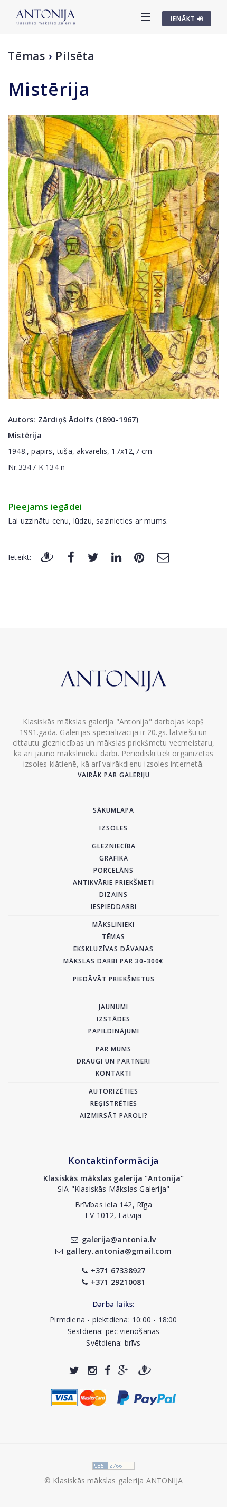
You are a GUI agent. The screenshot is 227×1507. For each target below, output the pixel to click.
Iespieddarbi (114, 906)
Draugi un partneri (113, 1061)
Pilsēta (74, 56)
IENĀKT (184, 18)
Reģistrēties (113, 1103)
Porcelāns (113, 870)
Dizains (113, 894)
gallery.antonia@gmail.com (119, 1251)
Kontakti (113, 1073)
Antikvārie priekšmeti (113, 882)
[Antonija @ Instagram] (92, 1370)
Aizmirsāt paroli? (114, 1115)
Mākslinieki (113, 924)
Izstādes (113, 1019)
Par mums (113, 1049)
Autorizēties (113, 1091)
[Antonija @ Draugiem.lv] (145, 1370)
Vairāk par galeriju (114, 774)
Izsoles (113, 828)
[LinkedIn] (116, 556)
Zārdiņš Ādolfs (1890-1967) (88, 419)
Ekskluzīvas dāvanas (113, 948)
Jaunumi (113, 1006)
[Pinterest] (139, 556)
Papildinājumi (113, 1031)
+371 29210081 (118, 1282)
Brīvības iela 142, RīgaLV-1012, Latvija (113, 1210)
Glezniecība (114, 846)
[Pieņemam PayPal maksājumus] (146, 1397)
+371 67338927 (118, 1271)
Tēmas (26, 56)
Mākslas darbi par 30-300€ (113, 961)
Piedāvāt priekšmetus (114, 978)
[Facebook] (71, 556)
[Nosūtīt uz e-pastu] (163, 556)
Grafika (113, 858)
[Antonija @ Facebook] (107, 1370)
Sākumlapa (113, 810)
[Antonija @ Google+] (123, 1370)
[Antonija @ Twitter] (74, 1370)
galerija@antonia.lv (119, 1239)
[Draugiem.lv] (47, 556)
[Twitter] (93, 556)
